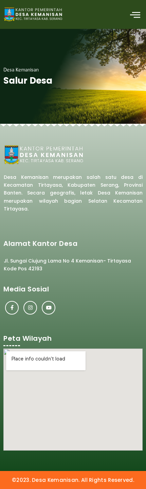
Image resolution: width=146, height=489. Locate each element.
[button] (135, 14)
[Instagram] (30, 308)
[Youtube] (48, 308)
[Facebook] (12, 308)
